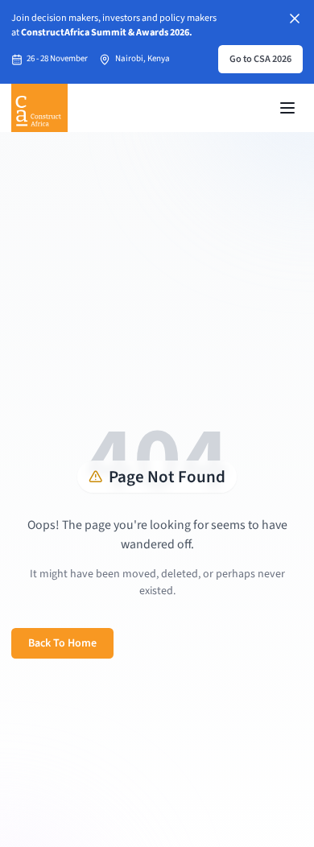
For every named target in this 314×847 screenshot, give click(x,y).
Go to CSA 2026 (260, 59)
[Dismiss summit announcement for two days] (295, 18)
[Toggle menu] (287, 108)
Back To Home (62, 643)
